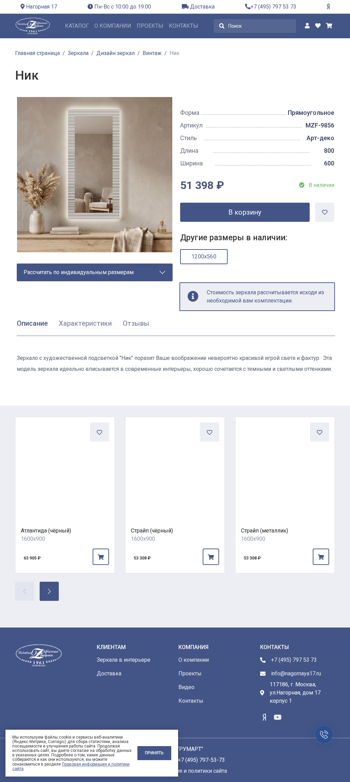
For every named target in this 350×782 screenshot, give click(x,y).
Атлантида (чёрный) (46, 530)
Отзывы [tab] (136, 323)
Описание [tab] (32, 323)
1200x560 (203, 256)
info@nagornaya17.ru (296, 673)
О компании (112, 26)
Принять (154, 753)
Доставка (202, 6)
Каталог (77, 26)
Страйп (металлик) (264, 530)
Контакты (183, 26)
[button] (49, 591)
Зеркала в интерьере (123, 660)
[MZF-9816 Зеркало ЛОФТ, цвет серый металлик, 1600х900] (285, 466)
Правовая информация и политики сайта (71, 766)
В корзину (244, 212)
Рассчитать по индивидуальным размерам (79, 272)
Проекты (150, 26)
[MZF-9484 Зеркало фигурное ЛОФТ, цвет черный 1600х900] (65, 466)
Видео (186, 687)
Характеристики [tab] (85, 323)
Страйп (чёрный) (152, 530)
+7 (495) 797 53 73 (273, 6)
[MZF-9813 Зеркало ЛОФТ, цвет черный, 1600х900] (175, 466)
